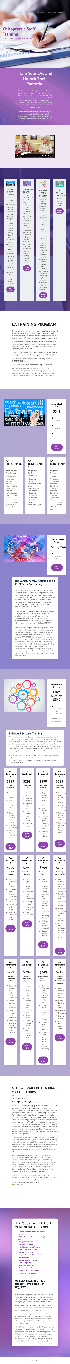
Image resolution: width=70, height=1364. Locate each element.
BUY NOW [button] (57, 447)
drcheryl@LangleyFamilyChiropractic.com (27, 1102)
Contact (31, 13)
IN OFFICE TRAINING (60, 193)
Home (10, 13)
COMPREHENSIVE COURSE (31, 190)
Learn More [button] (10, 289)
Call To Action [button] (59, 211)
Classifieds (40, 13)
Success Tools (20, 13)
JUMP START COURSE (10, 192)
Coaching (61, 13)
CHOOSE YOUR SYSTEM (43, 193)
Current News (51, 13)
